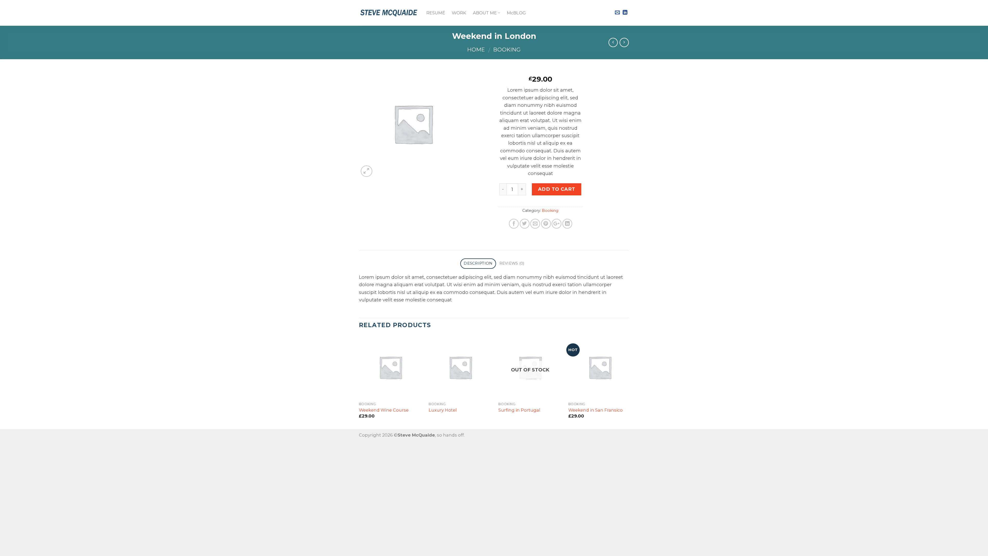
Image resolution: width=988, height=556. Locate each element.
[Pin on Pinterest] (546, 224)
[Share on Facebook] (514, 224)
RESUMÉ (435, 12)
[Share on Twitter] (525, 224)
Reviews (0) (511, 263)
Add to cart (556, 189)
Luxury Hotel (443, 410)
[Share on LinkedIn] (567, 224)
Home (476, 49)
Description (478, 263)
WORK (459, 12)
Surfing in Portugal (519, 410)
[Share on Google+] (556, 224)
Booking (507, 49)
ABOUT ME (485, 12)
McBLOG (516, 12)
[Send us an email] (617, 12)
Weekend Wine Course (384, 410)
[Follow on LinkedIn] (625, 12)
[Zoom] (366, 171)
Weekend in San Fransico (595, 410)
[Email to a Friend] (535, 224)
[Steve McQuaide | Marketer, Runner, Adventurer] (389, 13)
